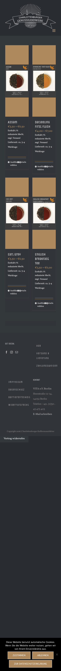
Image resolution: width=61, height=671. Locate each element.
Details (23, 160)
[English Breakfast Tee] (44, 211)
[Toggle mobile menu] (54, 28)
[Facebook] (6, 350)
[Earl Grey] (17, 211)
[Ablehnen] (56, 654)
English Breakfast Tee (42, 256)
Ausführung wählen (13, 161)
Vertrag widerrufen (14, 436)
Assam (12, 120)
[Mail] (16, 350)
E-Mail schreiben (42, 412)
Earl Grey (14, 252)
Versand (16, 135)
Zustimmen (19, 655)
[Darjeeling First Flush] (44, 78)
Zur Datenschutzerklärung (30, 663)
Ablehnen (42, 655)
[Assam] (17, 78)
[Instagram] (11, 350)
